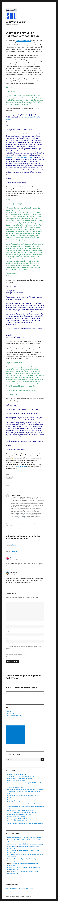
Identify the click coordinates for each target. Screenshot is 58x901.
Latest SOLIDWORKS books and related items (19, 888)
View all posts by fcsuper (23, 518)
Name (8, 624)
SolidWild (15, 551)
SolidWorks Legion (16, 22)
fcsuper (10, 523)
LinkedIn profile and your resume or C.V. (19, 814)
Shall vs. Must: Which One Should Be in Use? (20, 776)
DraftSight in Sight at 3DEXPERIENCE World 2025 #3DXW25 (25, 789)
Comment (9, 601)
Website (8, 638)
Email (8, 631)
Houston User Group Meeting (16, 816)
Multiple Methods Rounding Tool (17, 774)
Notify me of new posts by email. (14, 658)
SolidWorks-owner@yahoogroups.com (19, 157)
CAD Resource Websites (14, 715)
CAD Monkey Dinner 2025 (15, 787)
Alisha (9, 844)
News (23, 523)
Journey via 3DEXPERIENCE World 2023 (19, 819)
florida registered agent (14, 837)
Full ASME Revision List (14, 802)
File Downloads (11, 713)
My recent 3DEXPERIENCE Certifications (19, 821)
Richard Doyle (21, 466)
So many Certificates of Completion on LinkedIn (21, 812)
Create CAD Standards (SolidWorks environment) (28, 844)
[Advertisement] (15, 735)
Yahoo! (7, 525)
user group (37, 523)
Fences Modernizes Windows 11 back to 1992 (20, 810)
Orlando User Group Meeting (16, 780)
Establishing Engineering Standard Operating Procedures (24, 800)
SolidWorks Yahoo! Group (23, 40)
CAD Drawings (11, 846)
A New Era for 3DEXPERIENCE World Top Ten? (21, 804)
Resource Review (29, 523)
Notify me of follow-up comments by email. (16, 654)
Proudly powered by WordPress (23, 896)
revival (11, 525)
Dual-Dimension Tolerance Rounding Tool (20, 778)
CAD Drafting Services (13, 854)
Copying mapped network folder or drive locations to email (25, 823)
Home (9, 711)
